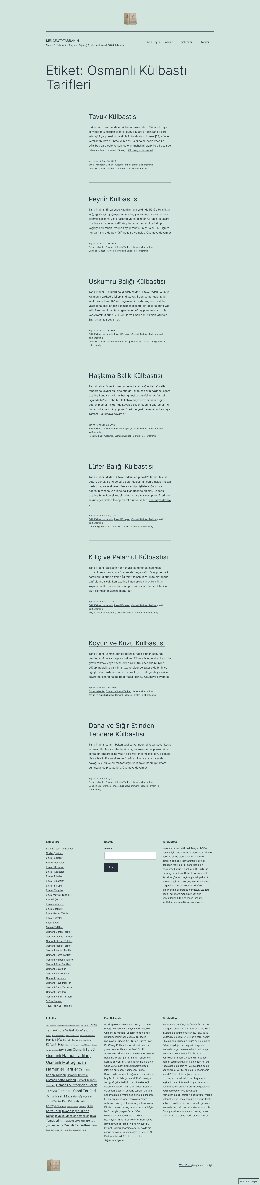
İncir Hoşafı (82, 1130)
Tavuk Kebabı (65, 1121)
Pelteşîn (62, 1106)
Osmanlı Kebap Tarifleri (59, 950)
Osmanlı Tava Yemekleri (59, 987)
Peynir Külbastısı (114, 199)
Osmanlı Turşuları (56, 992)
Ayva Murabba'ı (51, 1026)
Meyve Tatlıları (54, 927)
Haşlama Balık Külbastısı (125, 376)
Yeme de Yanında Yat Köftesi (71, 1125)
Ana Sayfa (153, 42)
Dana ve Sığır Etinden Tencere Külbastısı (109, 785)
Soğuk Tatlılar (54, 1001)
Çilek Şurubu (73, 1130)
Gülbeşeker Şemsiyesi (87, 1035)
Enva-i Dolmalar (55, 862)
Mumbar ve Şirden (52, 1050)
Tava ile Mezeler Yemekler (72, 1115)
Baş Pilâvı (84, 1026)
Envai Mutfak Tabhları (58, 894)
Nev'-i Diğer (65, 1049)
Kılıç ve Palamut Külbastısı (128, 557)
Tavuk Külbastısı (113, 117)
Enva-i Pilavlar (54, 876)
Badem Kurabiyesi (63, 1026)
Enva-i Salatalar (55, 880)
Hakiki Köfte (54, 1039)
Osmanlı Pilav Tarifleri (58, 964)
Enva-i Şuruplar (55, 885)
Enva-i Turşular (54, 890)
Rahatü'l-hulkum (72, 1106)
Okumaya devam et (140, 150)
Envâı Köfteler (54, 918)
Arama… (109, 848)
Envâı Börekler (54, 908)
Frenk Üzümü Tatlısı (72, 1035)
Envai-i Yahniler (55, 904)
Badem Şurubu (75, 1026)
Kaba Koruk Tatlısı (85, 1040)
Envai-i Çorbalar (55, 899)
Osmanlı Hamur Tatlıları (59, 941)
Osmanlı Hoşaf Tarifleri (59, 945)
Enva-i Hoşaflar (55, 867)
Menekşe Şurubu (91, 1045)
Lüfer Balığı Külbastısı (121, 466)
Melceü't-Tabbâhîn (62, 41)
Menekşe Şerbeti (79, 1045)
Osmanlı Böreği (84, 1049)
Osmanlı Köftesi (77, 1075)
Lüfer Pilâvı (68, 1045)
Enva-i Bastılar (54, 857)
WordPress (185, 1165)
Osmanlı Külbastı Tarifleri (118, 164)
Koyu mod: (245, 1181)
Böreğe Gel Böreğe (71, 1030)
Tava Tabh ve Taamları (59, 1005)
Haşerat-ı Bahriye (70, 1040)
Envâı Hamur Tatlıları (57, 913)
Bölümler (186, 42)
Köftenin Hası (55, 1044)
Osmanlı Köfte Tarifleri (59, 954)
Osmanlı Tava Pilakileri (58, 982)
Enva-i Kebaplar (97, 164)
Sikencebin (82, 1106)
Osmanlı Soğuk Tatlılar (59, 973)
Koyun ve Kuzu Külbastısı (127, 643)
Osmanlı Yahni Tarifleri (59, 996)
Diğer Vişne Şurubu (58, 1035)
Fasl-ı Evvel (52, 922)
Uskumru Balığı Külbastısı (127, 281)
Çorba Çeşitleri (54, 853)
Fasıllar (168, 42)
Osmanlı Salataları (56, 968)
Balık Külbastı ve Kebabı (101, 334)
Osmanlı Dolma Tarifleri (59, 936)
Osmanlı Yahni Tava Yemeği (64, 1096)
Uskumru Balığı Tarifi (152, 341)
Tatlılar (205, 42)
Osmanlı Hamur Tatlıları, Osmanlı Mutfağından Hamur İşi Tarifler (68, 1062)
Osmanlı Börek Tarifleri (59, 931)
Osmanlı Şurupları (56, 978)
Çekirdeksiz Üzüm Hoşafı (59, 1130)
